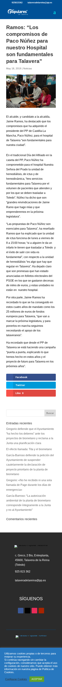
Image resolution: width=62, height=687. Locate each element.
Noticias (27, 68)
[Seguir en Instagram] (34, 610)
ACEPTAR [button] (37, 679)
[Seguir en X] (27, 610)
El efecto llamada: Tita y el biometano (29, 449)
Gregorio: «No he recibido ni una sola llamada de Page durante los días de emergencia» (29, 485)
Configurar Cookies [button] (16, 679)
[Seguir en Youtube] (41, 610)
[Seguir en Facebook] (20, 610)
